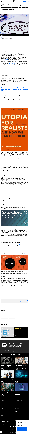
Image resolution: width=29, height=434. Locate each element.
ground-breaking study (19, 244)
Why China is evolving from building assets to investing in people (6, 392)
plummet (17, 237)
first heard (9, 40)
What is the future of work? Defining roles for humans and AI (7, 379)
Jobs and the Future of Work (6, 4)
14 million (14, 190)
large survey (6, 59)
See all (27, 354)
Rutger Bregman (3, 37)
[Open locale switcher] (1, 432)
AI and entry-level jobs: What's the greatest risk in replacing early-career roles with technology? (7, 366)
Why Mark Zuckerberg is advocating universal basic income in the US (12, 87)
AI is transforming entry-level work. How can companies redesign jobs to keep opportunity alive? (21, 366)
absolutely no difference (18, 206)
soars (6, 238)
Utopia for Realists (12, 63)
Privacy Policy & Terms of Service (14, 429)
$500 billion (26, 253)
